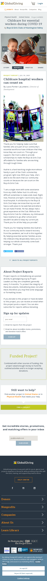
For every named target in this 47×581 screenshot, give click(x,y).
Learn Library (10, 530)
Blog (39, 9)
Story (6, 68)
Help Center (23, 480)
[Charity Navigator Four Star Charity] (7, 550)
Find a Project (23, 407)
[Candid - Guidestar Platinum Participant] (14, 550)
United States (24, 17)
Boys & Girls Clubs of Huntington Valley (25, 28)
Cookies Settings (23, 578)
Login (40, 3)
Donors (5, 499)
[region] (23, 567)
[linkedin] (34, 488)
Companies (33, 9)
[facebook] (12, 488)
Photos (29, 68)
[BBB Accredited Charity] (23, 550)
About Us (7, 522)
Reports (18, 68)
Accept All (23, 568)
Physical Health (10, 17)
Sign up (11, 337)
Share (40, 68)
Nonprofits (23, 9)
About (16, 9)
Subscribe (23, 443)
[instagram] (23, 488)
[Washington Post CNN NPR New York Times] (23, 543)
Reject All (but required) (23, 573)
